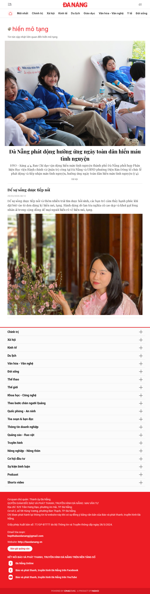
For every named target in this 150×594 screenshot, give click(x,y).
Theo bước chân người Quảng (27, 403)
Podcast (13, 474)
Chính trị (37, 13)
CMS (70, 591)
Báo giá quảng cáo (19, 548)
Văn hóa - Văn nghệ (111, 13)
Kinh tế (62, 13)
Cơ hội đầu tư (16, 458)
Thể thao (13, 379)
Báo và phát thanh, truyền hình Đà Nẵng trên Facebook (47, 570)
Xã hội (51, 13)
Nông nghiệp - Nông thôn (24, 451)
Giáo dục (89, 13)
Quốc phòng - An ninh (22, 411)
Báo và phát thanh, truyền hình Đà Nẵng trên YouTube (46, 577)
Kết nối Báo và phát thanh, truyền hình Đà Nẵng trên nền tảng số (51, 557)
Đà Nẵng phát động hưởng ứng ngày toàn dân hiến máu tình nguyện (75, 155)
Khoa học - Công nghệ (22, 395)
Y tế (129, 13)
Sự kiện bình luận (19, 466)
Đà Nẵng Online (24, 563)
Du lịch (75, 13)
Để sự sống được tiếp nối (29, 189)
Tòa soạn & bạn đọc (20, 419)
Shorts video (16, 482)
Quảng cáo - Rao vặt (21, 435)
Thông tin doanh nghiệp (23, 427)
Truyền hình (15, 443)
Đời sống (141, 13)
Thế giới (13, 387)
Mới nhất (22, 13)
